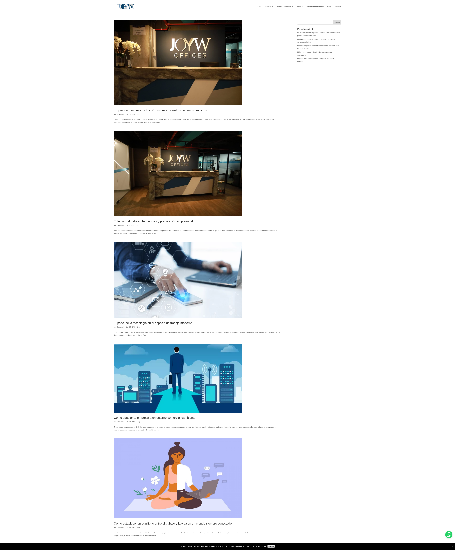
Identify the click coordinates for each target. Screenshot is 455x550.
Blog (329, 6)
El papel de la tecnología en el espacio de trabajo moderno (153, 323)
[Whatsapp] (448, 534)
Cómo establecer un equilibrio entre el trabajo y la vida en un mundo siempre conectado (173, 523)
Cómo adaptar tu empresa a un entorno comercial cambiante (154, 417)
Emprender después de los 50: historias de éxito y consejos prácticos (160, 110)
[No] (452, 546)
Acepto (271, 546)
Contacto (337, 6)
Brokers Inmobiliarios (315, 6)
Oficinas (268, 6)
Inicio (259, 6)
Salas (299, 6)
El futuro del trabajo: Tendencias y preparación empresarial (153, 221)
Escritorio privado (284, 6)
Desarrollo (120, 114)
